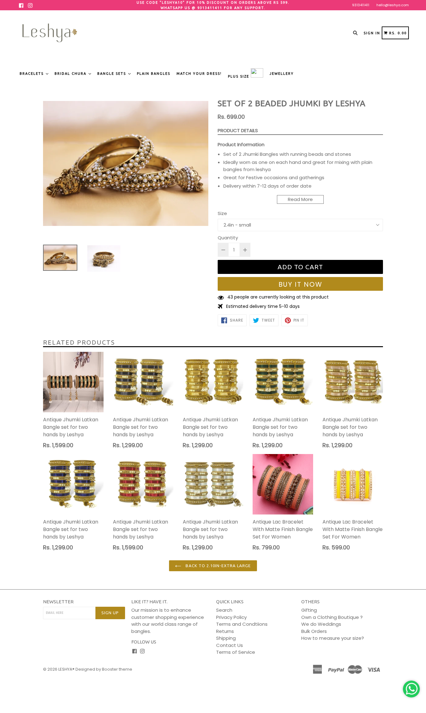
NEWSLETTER (58, 601)
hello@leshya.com (392, 4)
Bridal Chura (71, 73)
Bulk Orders (314, 631)
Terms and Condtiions (242, 624)
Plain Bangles (153, 73)
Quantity (228, 237)
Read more (300, 199)
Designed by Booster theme (103, 669)
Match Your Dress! (199, 73)
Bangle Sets (112, 73)
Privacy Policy (231, 617)
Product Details (238, 130)
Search (224, 610)
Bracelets (32, 73)
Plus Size (239, 76)
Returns (225, 631)
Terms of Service (235, 652)
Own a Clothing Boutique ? (332, 617)
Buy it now (300, 284)
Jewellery (281, 73)
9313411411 (360, 4)
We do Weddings (321, 624)
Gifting (309, 610)
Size (222, 213)
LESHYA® (66, 669)
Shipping (226, 638)
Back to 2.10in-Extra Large (217, 565)
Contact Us (229, 645)
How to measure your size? (332, 638)
